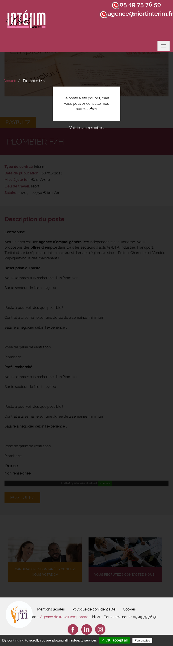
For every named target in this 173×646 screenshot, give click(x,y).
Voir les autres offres (86, 128)
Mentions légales (51, 609)
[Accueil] (26, 20)
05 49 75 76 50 (140, 4)
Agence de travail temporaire (64, 617)
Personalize (142, 640)
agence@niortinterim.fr (140, 13)
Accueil (9, 81)
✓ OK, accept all (115, 640)
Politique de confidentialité (94, 609)
